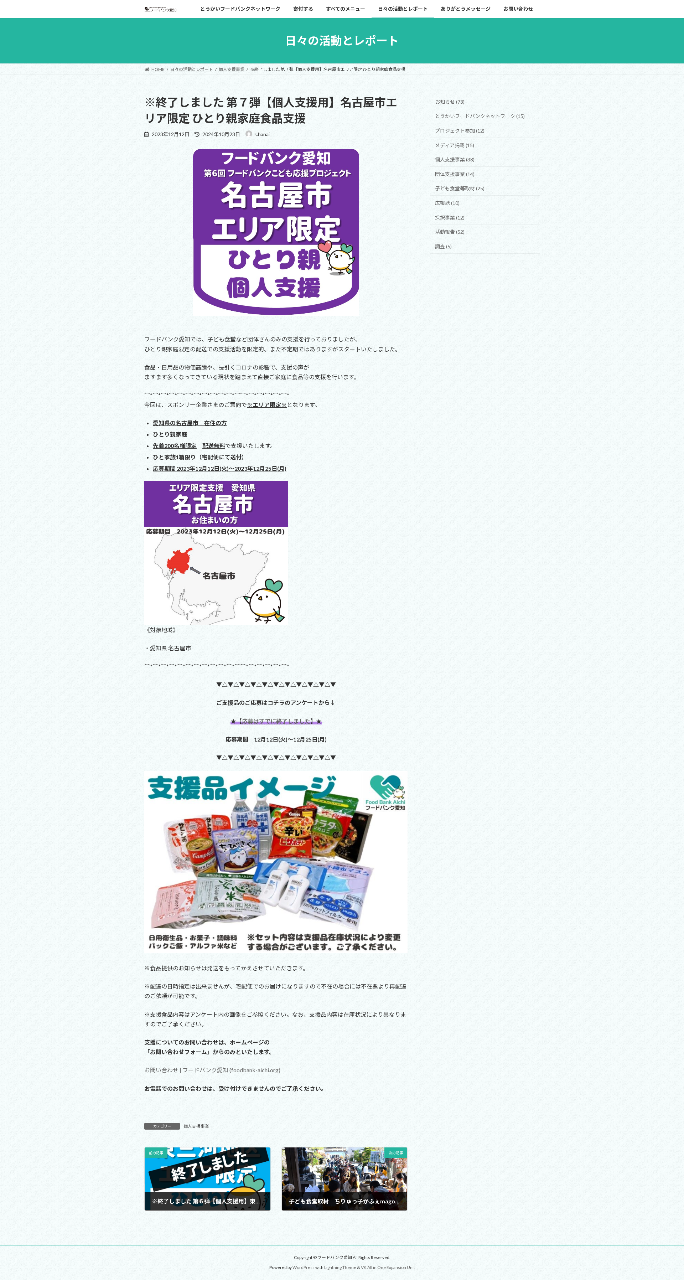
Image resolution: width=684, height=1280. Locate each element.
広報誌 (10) (447, 203)
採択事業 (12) (450, 218)
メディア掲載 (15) (454, 145)
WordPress (303, 1267)
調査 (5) (443, 246)
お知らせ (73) (450, 102)
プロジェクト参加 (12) (459, 131)
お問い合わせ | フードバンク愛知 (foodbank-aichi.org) (212, 1070)
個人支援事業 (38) (455, 159)
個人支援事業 (196, 1126)
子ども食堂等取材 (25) (459, 189)
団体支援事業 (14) (455, 174)
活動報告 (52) (450, 232)
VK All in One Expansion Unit (388, 1267)
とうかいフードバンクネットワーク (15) (480, 116)
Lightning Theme (340, 1267)
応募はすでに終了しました (276, 721)
